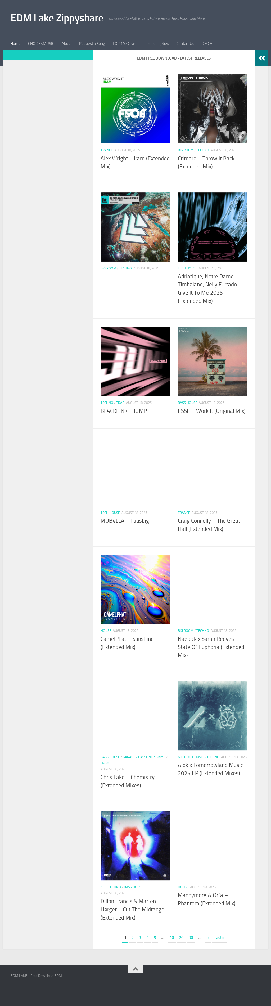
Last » (219, 937)
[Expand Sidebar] (261, 58)
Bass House (187, 403)
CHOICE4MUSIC (41, 43)
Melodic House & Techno (198, 757)
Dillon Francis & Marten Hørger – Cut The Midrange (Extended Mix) (132, 909)
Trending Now (157, 43)
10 (172, 937)
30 (191, 937)
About (67, 43)
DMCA (207, 43)
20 (181, 937)
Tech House (187, 268)
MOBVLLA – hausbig (125, 521)
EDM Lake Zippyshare (57, 18)
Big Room (185, 150)
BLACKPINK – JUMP (124, 411)
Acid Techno (111, 887)
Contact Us (185, 43)
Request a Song (92, 43)
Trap (120, 403)
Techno (202, 150)
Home (15, 43)
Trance (107, 150)
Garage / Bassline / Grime (144, 757)
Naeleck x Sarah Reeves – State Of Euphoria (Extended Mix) (211, 647)
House (106, 631)
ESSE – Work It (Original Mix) (212, 411)
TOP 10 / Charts (125, 43)
